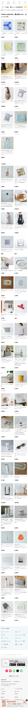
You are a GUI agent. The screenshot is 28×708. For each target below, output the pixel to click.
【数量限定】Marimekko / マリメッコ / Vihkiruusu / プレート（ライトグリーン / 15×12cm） (21, 616)
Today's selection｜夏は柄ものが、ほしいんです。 (13, 654)
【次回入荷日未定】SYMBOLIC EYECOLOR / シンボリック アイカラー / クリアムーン (21, 102)
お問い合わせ (17, 691)
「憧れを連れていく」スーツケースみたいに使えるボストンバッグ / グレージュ (7, 361)
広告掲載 (2, 693)
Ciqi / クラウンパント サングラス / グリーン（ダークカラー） (20, 455)
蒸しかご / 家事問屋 (19, 270)
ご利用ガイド (3, 691)
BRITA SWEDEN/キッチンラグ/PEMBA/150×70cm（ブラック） (21, 78)
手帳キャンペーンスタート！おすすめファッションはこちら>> (12, 10)
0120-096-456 (16, 681)
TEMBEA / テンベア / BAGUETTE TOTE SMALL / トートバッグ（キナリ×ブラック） (7, 498)
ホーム (3, 3)
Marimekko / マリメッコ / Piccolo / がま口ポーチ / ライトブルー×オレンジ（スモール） (21, 546)
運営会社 (2, 697)
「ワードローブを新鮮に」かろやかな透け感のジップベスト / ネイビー (21, 227)
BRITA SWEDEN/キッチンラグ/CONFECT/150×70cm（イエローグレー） (7, 78)
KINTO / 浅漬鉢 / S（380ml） (7, 270)
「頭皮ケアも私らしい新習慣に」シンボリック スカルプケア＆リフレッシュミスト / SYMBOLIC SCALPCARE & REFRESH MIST (20, 362)
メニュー (25, 3)
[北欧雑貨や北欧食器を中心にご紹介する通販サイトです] (14, 7)
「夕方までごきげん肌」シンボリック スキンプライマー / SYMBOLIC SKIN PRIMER (7, 455)
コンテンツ (14, 3)
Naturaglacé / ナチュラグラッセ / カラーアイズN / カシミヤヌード (21, 568)
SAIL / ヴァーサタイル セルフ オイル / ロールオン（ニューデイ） (7, 546)
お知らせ (2, 688)
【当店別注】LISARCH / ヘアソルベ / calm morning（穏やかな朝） (21, 521)
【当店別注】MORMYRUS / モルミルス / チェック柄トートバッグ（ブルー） (7, 616)
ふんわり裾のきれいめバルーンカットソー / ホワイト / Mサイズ (20, 338)
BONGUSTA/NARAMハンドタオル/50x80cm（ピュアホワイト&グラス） (7, 568)
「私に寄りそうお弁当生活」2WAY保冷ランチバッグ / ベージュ (7, 338)
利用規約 (16, 693)
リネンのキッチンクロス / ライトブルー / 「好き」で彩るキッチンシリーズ (20, 291)
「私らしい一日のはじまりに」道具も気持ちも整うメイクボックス (21, 205)
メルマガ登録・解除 (18, 688)
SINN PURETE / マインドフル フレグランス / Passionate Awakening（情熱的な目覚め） (7, 205)
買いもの (8, 3)
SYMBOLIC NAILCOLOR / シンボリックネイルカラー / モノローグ (7, 181)
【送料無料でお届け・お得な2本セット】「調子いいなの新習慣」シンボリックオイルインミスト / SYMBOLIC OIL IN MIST (7, 522)
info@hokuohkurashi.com (6, 681)
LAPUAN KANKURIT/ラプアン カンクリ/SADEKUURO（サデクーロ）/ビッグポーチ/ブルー (21, 126)
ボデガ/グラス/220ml (19, 249)
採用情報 (16, 697)
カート (20, 3)
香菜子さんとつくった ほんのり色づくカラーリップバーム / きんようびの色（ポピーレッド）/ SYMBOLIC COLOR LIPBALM (7, 592)
